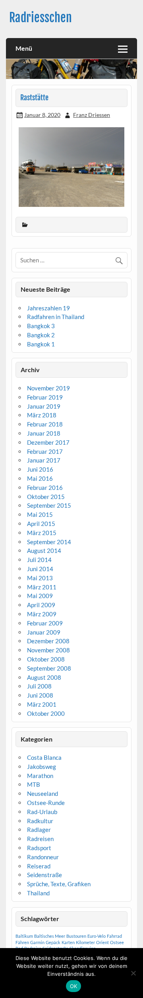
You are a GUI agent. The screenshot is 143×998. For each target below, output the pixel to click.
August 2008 (44, 677)
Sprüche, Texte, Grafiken (59, 883)
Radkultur (40, 820)
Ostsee (117, 942)
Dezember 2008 (48, 640)
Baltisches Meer (49, 936)
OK (73, 986)
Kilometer (85, 942)
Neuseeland (42, 793)
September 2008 (49, 668)
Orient (102, 942)
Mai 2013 (40, 577)
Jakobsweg (41, 766)
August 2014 (44, 550)
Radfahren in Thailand (55, 316)
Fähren (22, 942)
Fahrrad (114, 936)
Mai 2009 (40, 595)
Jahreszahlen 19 (48, 308)
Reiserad (38, 866)
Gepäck (53, 942)
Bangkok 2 (41, 334)
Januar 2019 (43, 406)
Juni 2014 (40, 568)
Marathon (40, 775)
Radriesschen (40, 17)
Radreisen (40, 838)
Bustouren (76, 936)
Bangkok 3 (41, 325)
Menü (23, 48)
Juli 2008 (39, 686)
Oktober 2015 (46, 496)
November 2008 (48, 650)
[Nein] (133, 973)
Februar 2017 (45, 451)
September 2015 (49, 505)
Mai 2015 (40, 514)
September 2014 (49, 541)
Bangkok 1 (41, 344)
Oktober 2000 (46, 713)
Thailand (38, 893)
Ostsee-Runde (46, 802)
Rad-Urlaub (42, 811)
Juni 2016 (40, 469)
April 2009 (41, 604)
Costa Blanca (44, 757)
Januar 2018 (43, 433)
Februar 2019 (45, 397)
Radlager (39, 829)
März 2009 (41, 614)
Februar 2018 (45, 424)
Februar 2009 (45, 623)
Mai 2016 (40, 478)
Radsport (39, 847)
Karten (68, 942)
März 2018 (41, 415)
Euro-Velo (96, 936)
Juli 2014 (39, 559)
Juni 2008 (40, 695)
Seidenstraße (44, 874)
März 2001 (41, 704)
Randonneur (43, 856)
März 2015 (41, 532)
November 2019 (48, 388)
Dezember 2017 (48, 442)
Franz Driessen (91, 114)
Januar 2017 (43, 460)
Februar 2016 (45, 487)
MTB (33, 784)
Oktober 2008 (46, 659)
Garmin (37, 942)
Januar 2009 (43, 632)
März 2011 (41, 587)
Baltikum (24, 936)
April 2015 (41, 523)
